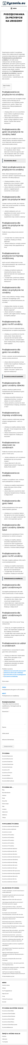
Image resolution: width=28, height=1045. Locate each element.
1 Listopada (5, 1041)
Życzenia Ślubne (6, 775)
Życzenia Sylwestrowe (7, 764)
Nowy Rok (4, 801)
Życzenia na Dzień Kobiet (8, 1019)
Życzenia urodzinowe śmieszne (9, 881)
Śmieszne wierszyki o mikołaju (13, 672)
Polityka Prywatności (7, 999)
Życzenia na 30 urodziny (8, 834)
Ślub (3, 806)
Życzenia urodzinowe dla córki (9, 851)
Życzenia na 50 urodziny (8, 840)
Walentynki (5, 812)
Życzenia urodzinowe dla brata (9, 848)
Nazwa (4, 727)
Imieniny (4, 795)
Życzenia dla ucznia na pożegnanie (15, 674)
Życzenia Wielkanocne (7, 778)
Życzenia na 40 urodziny (8, 837)
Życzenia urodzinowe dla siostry (10, 876)
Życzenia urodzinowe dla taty (9, 879)
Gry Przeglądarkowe (7, 990)
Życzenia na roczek (7, 832)
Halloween (4, 1039)
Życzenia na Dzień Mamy (8, 1022)
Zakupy (4, 817)
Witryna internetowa (8, 739)
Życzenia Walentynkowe (8, 781)
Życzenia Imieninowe (7, 767)
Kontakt (4, 1002)
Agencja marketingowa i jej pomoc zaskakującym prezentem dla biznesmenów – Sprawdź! (13, 954)
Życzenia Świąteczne (7, 756)
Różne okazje (5, 681)
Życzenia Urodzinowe (7, 761)
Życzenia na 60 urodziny (8, 843)
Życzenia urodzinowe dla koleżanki (10, 826)
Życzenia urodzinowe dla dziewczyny (11, 857)
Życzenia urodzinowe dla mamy (9, 865)
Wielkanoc (4, 814)
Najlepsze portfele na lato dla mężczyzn (12, 899)
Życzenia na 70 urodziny (8, 846)
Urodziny (4, 809)
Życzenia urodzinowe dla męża (9, 868)
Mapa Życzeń (5, 993)
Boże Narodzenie (6, 792)
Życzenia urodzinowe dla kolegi (9, 862)
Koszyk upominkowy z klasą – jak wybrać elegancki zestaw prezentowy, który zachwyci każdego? (13, 908)
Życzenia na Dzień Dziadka (8, 1013)
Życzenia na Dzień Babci (8, 1011)
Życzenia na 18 (5, 770)
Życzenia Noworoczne (7, 758)
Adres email (5, 733)
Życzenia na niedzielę (11, 676)
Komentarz (5, 711)
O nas (3, 996)
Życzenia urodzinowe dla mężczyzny (11, 870)
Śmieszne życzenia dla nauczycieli (15, 671)
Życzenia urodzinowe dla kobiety (10, 859)
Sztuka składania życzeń (8, 976)
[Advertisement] (14, 37)
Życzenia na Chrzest (7, 772)
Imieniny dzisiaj (5, 985)
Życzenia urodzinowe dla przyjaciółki (11, 873)
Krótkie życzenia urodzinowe (9, 829)
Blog (3, 790)
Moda (3, 798)
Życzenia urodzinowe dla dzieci (9, 854)
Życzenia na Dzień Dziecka (8, 1016)
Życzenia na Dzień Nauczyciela (9, 1024)
